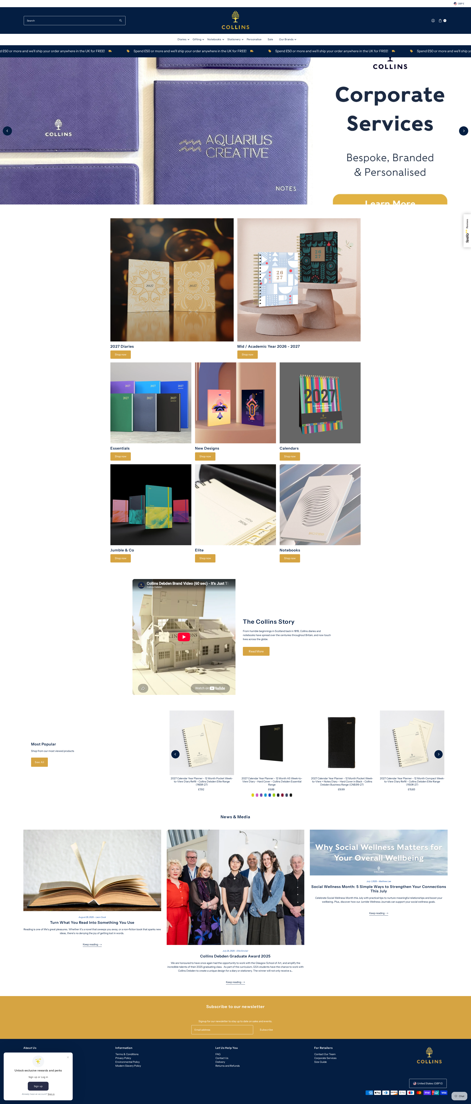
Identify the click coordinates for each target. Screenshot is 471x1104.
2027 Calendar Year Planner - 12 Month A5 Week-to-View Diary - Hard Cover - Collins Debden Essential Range (272, 781)
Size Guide (320, 1062)
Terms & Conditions (127, 1054)
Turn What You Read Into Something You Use (92, 922)
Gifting (197, 39)
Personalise (254, 39)
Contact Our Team (325, 1054)
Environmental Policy (127, 1062)
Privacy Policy (123, 1058)
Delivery (220, 1062)
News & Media (235, 816)
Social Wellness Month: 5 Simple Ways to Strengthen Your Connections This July (378, 888)
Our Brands (286, 39)
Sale (270, 39)
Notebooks (214, 39)
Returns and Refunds (227, 1065)
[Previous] (7, 131)
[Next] (463, 131)
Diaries (182, 39)
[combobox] (74, 20)
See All (39, 762)
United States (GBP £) (430, 1083)
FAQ (217, 1054)
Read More (256, 651)
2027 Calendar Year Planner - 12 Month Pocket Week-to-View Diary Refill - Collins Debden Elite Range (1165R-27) (202, 781)
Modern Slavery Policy (128, 1065)
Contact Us (221, 1058)
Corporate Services (325, 1058)
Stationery (234, 39)
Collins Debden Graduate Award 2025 (235, 956)
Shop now (120, 354)
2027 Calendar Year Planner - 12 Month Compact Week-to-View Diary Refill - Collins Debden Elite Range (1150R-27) (412, 781)
